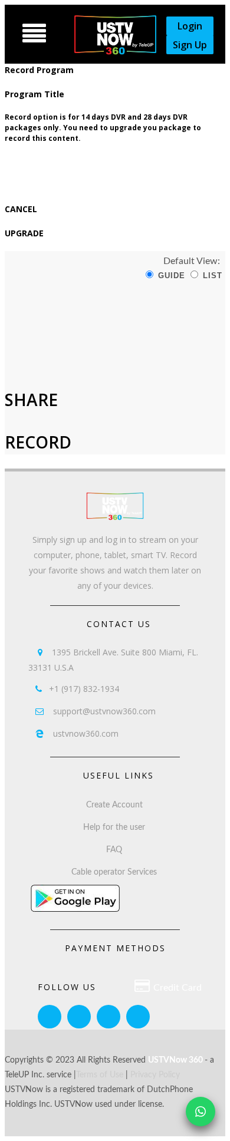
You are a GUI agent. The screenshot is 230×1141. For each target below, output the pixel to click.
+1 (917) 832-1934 (77, 688)
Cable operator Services (114, 872)
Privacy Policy (155, 1075)
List (211, 275)
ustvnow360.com (77, 733)
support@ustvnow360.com (95, 711)
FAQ (114, 850)
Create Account (114, 805)
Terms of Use (99, 1075)
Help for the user (114, 827)
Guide (170, 275)
